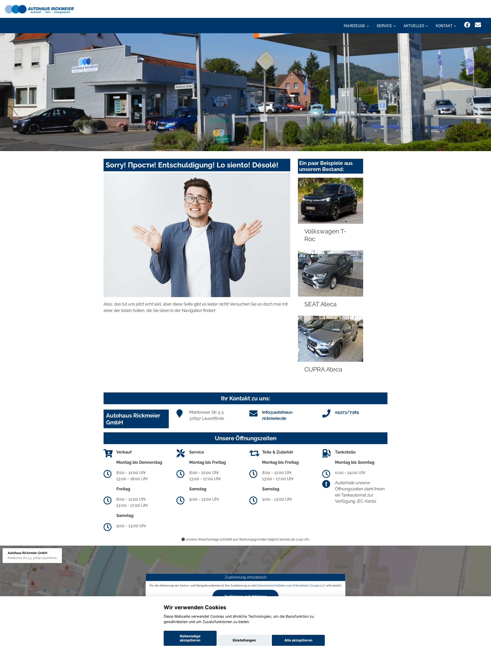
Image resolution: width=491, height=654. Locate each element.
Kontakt (444, 26)
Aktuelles (414, 26)
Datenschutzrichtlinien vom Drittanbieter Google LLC (291, 585)
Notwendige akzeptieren (190, 638)
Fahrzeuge (354, 26)
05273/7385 (347, 412)
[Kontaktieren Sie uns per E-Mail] (478, 25)
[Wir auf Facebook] (467, 25)
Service (384, 26)
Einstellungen (244, 640)
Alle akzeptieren (298, 640)
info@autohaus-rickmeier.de (278, 415)
